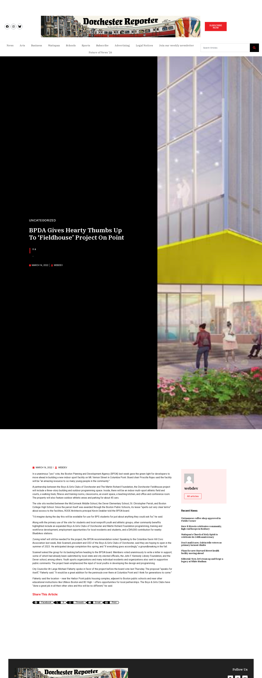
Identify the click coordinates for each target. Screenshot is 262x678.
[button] (43, 602)
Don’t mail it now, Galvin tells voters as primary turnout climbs (201, 544)
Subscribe (102, 45)
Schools (71, 45)
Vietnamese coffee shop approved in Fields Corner (201, 519)
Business (36, 45)
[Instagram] (13, 26)
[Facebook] (7, 26)
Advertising (122, 45)
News (10, 45)
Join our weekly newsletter (176, 45)
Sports (86, 45)
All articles (193, 496)
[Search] (254, 47)
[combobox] (225, 47)
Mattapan (54, 45)
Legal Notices (144, 45)
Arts (22, 45)
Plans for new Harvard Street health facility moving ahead (200, 552)
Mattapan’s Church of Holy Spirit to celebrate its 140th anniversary (199, 535)
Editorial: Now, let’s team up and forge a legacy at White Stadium (202, 560)
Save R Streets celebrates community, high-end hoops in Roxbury (201, 527)
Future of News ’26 (100, 52)
